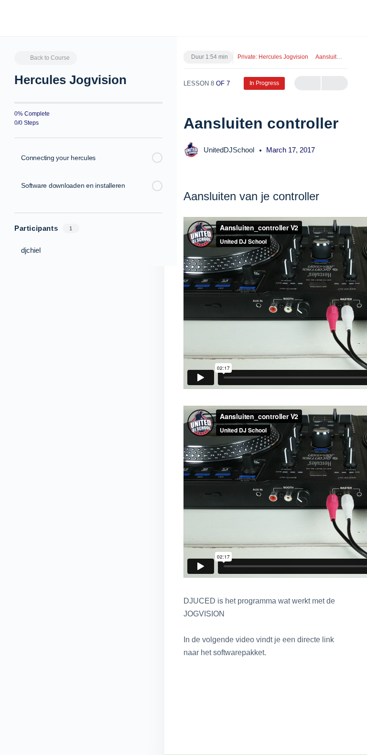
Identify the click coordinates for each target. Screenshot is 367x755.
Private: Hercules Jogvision (272, 57)
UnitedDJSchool (230, 150)
